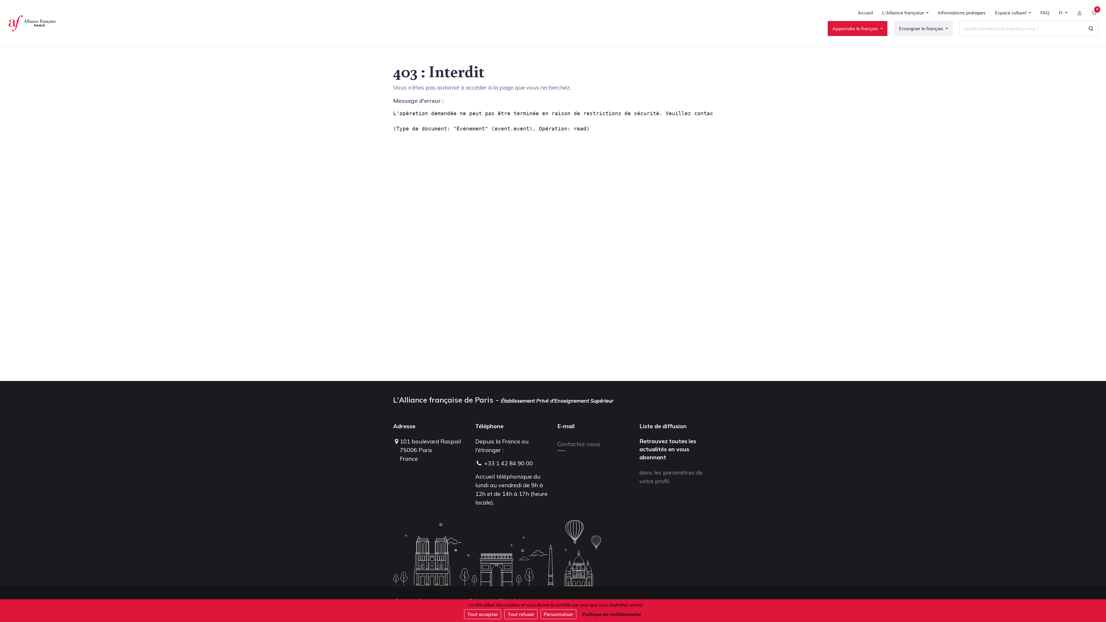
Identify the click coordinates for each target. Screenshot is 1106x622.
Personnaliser (558, 614)
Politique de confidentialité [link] (611, 614)
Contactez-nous (578, 443)
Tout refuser (520, 614)
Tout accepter (482, 614)
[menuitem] (865, 15)
